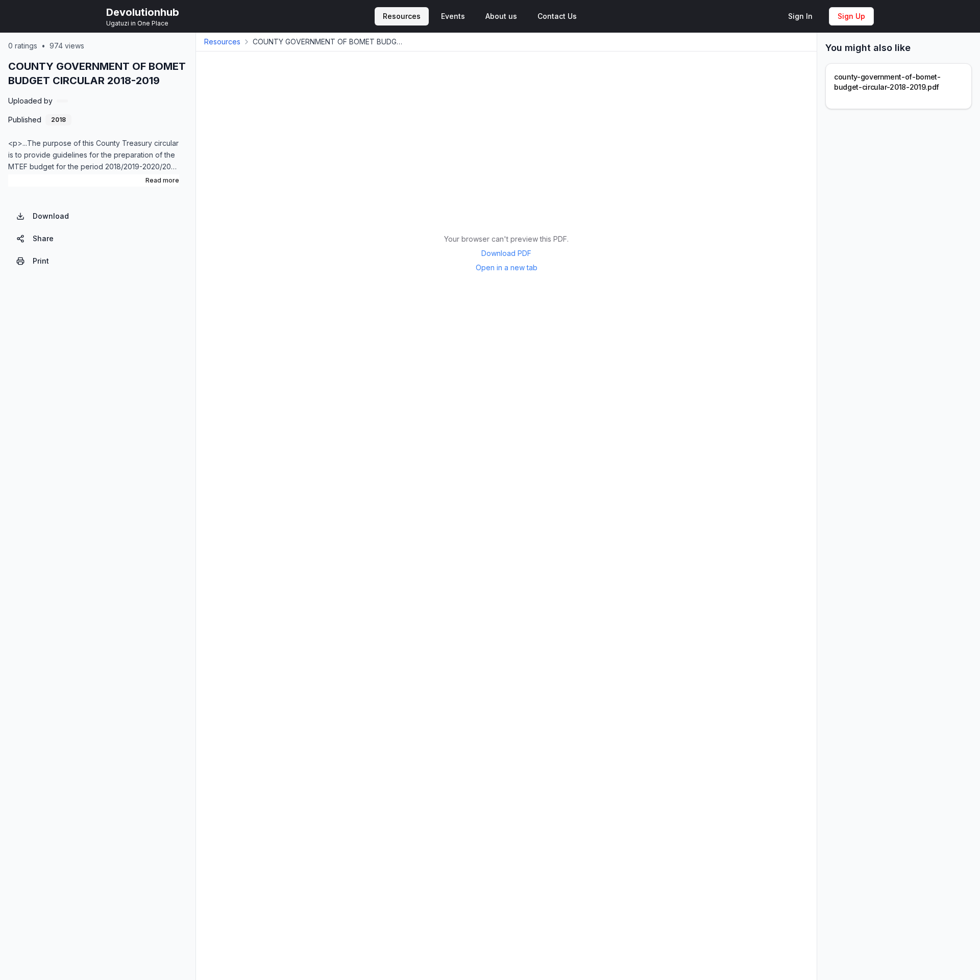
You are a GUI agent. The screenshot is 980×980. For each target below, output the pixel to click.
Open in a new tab (506, 267)
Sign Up (851, 16)
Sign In (800, 16)
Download (51, 216)
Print (41, 260)
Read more (162, 180)
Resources (222, 41)
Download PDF (506, 253)
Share (43, 238)
